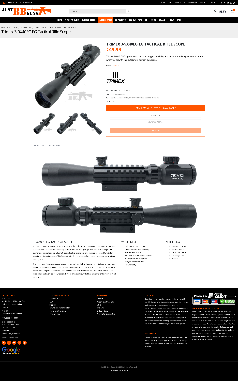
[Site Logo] (26, 11)
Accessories (106, 20)
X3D (112, 101)
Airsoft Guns (72, 20)
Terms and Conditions (57, 311)
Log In (202, 3)
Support (52, 305)
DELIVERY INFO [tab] (54, 145)
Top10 (163, 3)
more (153, 20)
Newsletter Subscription (106, 314)
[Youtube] (227, 2)
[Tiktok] (234, 2)
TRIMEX (115, 65)
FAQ (51, 302)
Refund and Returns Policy (59, 308)
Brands (162, 20)
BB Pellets (120, 20)
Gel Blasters (135, 20)
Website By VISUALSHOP (119, 370)
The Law (100, 308)
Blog (171, 3)
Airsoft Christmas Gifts (105, 302)
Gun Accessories (136, 98)
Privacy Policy (54, 314)
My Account (193, 3)
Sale (179, 20)
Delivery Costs (102, 311)
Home (59, 20)
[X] (224, 2)
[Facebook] (221, 2)
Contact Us (180, 3)
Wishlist (100, 299)
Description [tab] (38, 145)
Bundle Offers (89, 20)
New (171, 20)
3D (146, 20)
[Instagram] (231, 2)
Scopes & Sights (152, 98)
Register (211, 3)
